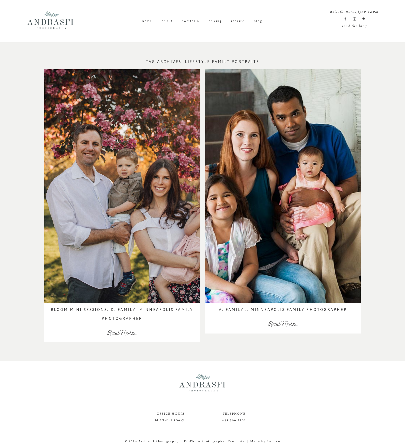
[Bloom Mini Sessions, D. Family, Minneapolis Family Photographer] (122, 186)
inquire (237, 21)
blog (258, 21)
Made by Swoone (265, 441)
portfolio (190, 21)
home (147, 21)
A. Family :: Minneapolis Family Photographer (283, 309)
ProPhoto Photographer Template (214, 441)
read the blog (354, 26)
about (167, 21)
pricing (215, 21)
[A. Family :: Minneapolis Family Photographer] (283, 186)
